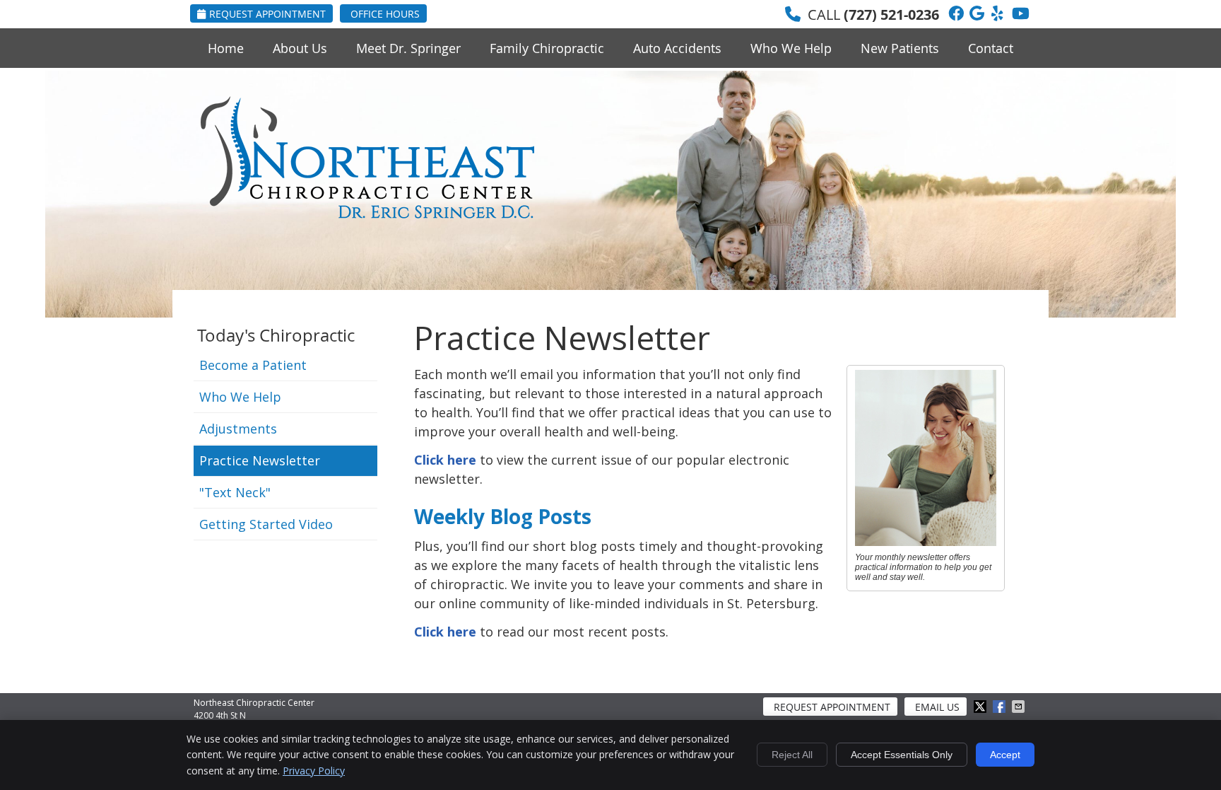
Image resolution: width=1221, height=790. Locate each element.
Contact (990, 48)
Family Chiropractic (547, 48)
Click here (445, 459)
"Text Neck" (235, 492)
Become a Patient (253, 364)
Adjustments (238, 428)
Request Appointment (267, 14)
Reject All (792, 754)
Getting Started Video (266, 524)
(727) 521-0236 (891, 14)
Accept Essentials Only (901, 754)
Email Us (937, 707)
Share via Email (1019, 706)
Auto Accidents (677, 48)
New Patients (900, 48)
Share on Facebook (1000, 706)
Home (226, 48)
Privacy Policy (314, 770)
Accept (1005, 754)
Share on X (981, 706)
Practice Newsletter (259, 460)
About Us (300, 48)
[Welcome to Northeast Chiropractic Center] (367, 213)
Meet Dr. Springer (408, 48)
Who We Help (791, 48)
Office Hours (385, 14)
